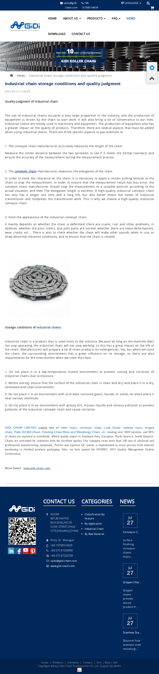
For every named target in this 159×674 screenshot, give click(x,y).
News (131, 18)
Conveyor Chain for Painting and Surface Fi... (132, 532)
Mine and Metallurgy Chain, (82, 432)
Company (73, 662)
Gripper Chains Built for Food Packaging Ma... (132, 582)
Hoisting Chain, (52, 432)
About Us (71, 18)
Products (95, 18)
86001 (117, 666)
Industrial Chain (94, 528)
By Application (93, 523)
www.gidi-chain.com (63, 566)
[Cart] (152, 7)
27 (130, 522)
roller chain (69, 427)
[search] (148, 3)
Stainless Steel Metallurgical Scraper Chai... (132, 632)
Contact (87, 662)
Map (107, 662)
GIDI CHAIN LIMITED (20, 427)
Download (56, 34)
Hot (115, 662)
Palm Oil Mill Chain (27, 432)
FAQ (115, 18)
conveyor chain (90, 427)
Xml (99, 662)
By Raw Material (94, 534)
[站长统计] (79, 669)
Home (52, 18)
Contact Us (81, 34)
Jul (130, 517)
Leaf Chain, (112, 427)
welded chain (132, 427)
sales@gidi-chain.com (64, 560)
